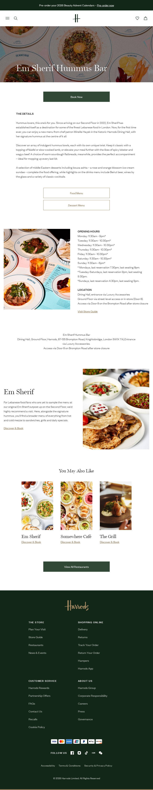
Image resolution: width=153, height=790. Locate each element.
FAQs (32, 703)
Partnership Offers (39, 695)
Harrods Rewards (39, 688)
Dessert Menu (76, 205)
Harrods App (85, 668)
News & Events (37, 653)
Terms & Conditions (69, 765)
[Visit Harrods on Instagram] (79, 753)
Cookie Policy (37, 727)
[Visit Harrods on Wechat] (100, 753)
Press (81, 711)
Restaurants (36, 645)
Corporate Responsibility (92, 695)
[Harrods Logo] (76, 605)
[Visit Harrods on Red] (93, 753)
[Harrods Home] (76, 18)
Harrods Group (87, 688)
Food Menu (76, 193)
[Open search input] (16, 18)
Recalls (33, 719)
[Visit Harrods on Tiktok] (86, 753)
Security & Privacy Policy (98, 765)
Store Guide (36, 637)
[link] (37, 271)
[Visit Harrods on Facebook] (72, 753)
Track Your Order (88, 645)
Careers (83, 703)
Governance (85, 719)
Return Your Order (89, 653)
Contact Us (35, 711)
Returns (83, 637)
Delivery (83, 629)
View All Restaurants (76, 567)
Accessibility (48, 765)
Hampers (83, 660)
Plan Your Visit (37, 629)
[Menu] (7, 18)
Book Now (76, 97)
